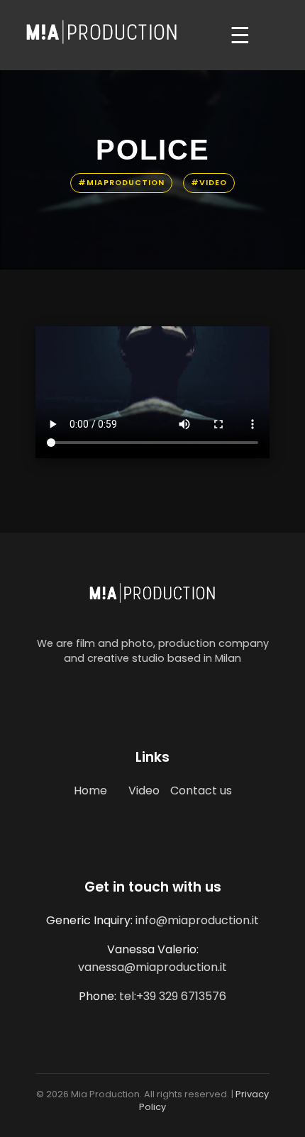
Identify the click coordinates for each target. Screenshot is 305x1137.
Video (144, 790)
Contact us (201, 790)
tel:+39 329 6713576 (172, 996)
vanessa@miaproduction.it (152, 967)
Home (90, 790)
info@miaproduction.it (197, 920)
